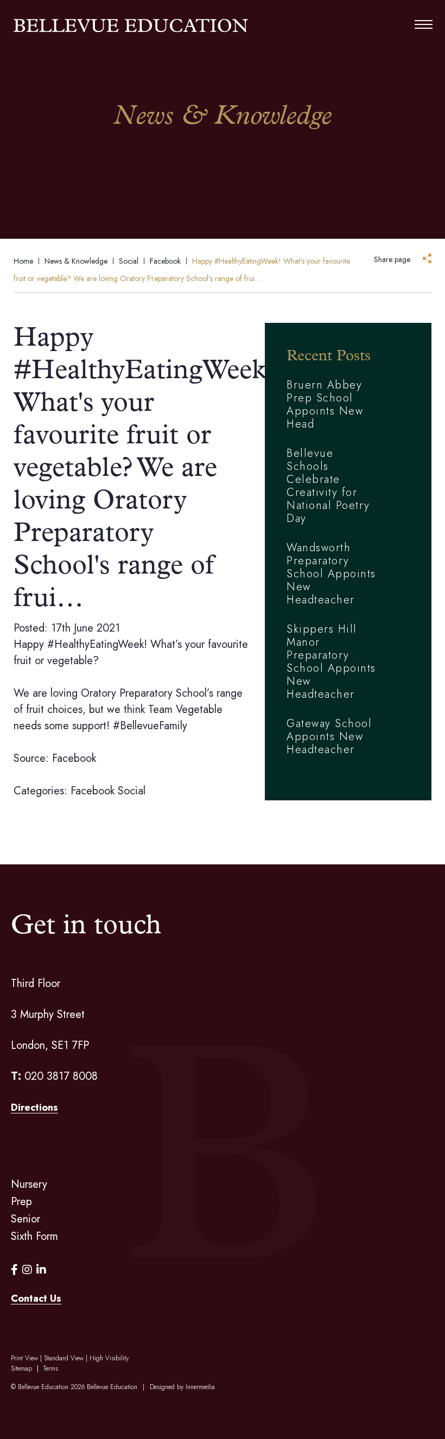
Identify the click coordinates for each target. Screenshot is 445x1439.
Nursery (29, 1184)
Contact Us (36, 1298)
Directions (34, 1107)
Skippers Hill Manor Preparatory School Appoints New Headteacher (331, 661)
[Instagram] (27, 1270)
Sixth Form (34, 1236)
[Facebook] (14, 1270)
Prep (21, 1201)
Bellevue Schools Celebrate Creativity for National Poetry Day (328, 485)
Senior (25, 1219)
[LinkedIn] (41, 1270)
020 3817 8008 (61, 1076)
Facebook (93, 791)
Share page (392, 259)
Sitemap (21, 1368)
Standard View (64, 1358)
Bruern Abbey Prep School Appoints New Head (325, 404)
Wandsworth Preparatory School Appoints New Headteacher (331, 574)
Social (131, 791)
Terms (50, 1368)
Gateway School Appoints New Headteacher (329, 736)
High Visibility (109, 1358)
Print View (24, 1358)
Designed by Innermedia (182, 1387)
